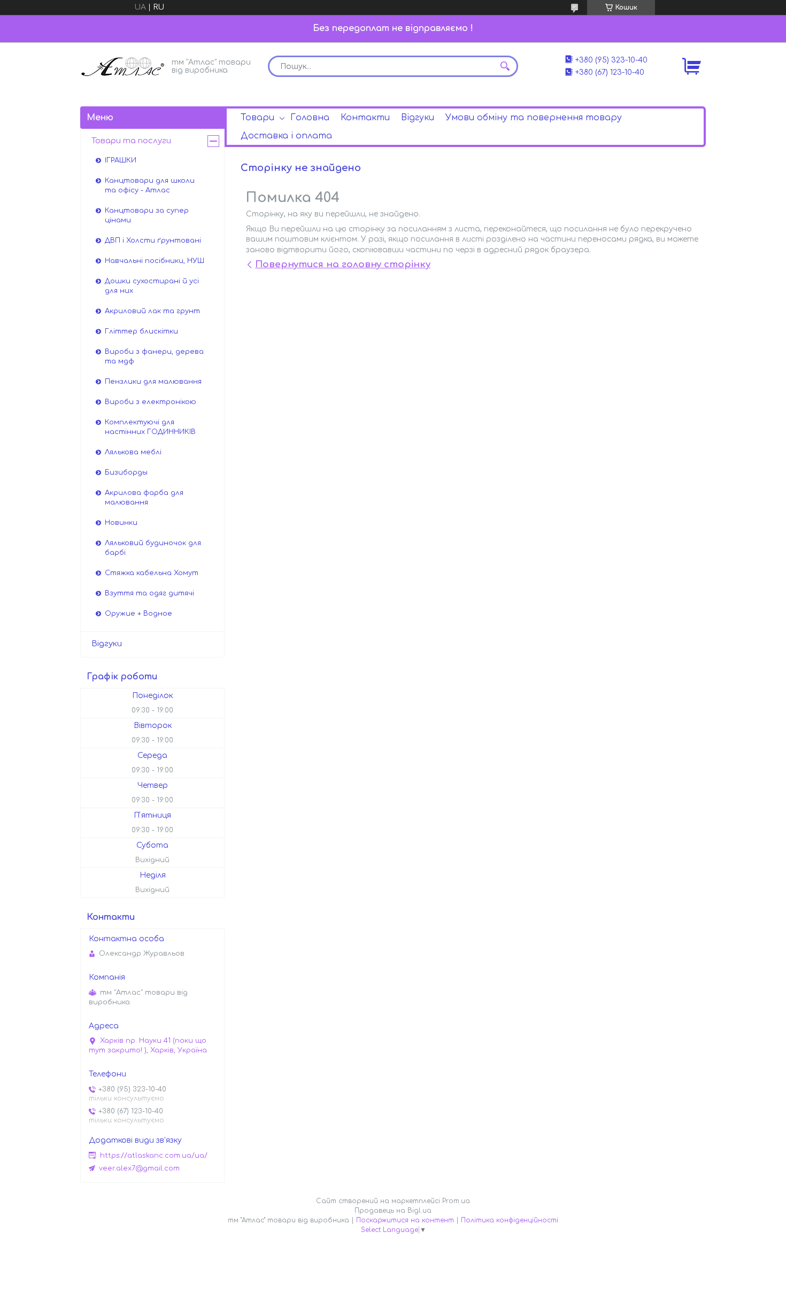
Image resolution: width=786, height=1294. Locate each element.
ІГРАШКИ (120, 160)
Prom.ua (456, 1201)
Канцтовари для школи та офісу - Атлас (150, 185)
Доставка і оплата (286, 136)
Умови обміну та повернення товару (533, 117)
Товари (257, 117)
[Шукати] (504, 66)
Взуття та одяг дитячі (149, 593)
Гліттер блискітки (141, 331)
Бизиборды (126, 472)
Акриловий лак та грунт (152, 311)
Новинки (121, 522)
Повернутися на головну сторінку (342, 264)
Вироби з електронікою (150, 402)
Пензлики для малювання (153, 381)
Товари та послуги (131, 140)
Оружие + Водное (138, 613)
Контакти (365, 117)
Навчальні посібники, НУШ (154, 261)
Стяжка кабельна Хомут (151, 573)
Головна (309, 117)
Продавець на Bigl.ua (393, 1210)
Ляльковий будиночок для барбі (153, 547)
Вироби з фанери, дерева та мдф (154, 356)
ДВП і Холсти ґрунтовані (153, 240)
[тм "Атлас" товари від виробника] (123, 65)
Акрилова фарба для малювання (144, 497)
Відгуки (417, 117)
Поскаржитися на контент (405, 1220)
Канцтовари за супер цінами (147, 215)
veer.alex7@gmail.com (139, 1168)
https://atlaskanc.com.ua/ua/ (153, 1155)
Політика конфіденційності (509, 1220)
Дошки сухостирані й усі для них (152, 286)
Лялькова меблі (133, 452)
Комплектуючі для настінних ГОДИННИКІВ (150, 427)
